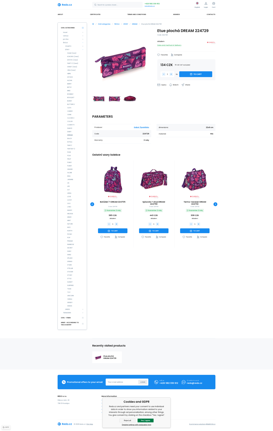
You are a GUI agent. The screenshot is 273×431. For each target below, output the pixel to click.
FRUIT (69, 159)
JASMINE (70, 179)
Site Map (90, 424)
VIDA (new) (71, 70)
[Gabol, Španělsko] (211, 43)
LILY (68, 190)
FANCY (69, 145)
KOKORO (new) (73, 56)
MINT (69, 220)
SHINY (69, 251)
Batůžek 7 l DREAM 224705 (112, 202)
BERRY (69, 84)
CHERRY (70, 111)
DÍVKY (125, 24)
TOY (68, 292)
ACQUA (70, 77)
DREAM (134, 24)
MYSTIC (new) (72, 60)
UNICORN (70, 296)
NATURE (70, 224)
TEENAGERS (67, 313)
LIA (68, 183)
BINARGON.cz (210, 424)
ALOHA (69, 80)
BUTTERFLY (71, 104)
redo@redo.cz (150, 6)
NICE (68, 227)
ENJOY (69, 138)
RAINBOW (70, 244)
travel (65, 32)
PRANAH (70, 241)
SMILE (69, 255)
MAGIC (69, 210)
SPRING (69, 261)
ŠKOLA (116, 24)
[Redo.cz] (93, 24)
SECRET (70, 248)
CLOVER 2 (70, 118)
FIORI (69, 152)
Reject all (127, 420)
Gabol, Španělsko (141, 127)
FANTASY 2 (71, 149)
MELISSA (70, 214)
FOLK (69, 155)
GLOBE (69, 173)
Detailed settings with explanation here (136, 425)
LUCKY (69, 200)
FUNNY (69, 166)
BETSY (69, 87)
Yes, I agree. (145, 420)
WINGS (69, 306)
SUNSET (70, 282)
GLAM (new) (71, 53)
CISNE (69, 114)
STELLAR (70, 268)
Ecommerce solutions (197, 424)
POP (68, 237)
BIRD (68, 91)
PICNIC (69, 234)
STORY (69, 275)
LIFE (68, 186)
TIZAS (69, 289)
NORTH (69, 231)
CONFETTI (70, 125)
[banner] (72, 4)
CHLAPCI (68, 46)
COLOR (70, 121)
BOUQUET (70, 97)
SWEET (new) (72, 67)
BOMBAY (70, 94)
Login (142, 382)
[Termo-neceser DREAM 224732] (195, 179)
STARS (69, 265)
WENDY (70, 302)
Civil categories (104, 24)
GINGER (70, 169)
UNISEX (67, 309)
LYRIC (69, 207)
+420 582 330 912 (152, 3)
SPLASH (69, 258)
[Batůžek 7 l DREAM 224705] (112, 179)
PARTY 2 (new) (72, 63)
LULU (68, 203)
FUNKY (69, 162)
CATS (69, 108)
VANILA (69, 299)
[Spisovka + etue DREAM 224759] (153, 179)
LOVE (69, 196)
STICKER (70, 272)
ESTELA (69, 142)
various (65, 36)
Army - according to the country (70, 323)
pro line (65, 39)
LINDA (69, 193)
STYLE (69, 278)
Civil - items (66, 318)
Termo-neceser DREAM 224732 (195, 203)
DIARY (69, 132)
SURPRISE (70, 285)
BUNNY (69, 101)
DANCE (69, 128)
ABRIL (69, 73)
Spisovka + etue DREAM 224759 (153, 203)
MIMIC (69, 217)
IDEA (68, 176)
